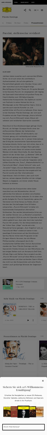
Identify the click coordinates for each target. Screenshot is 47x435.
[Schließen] (43, 381)
